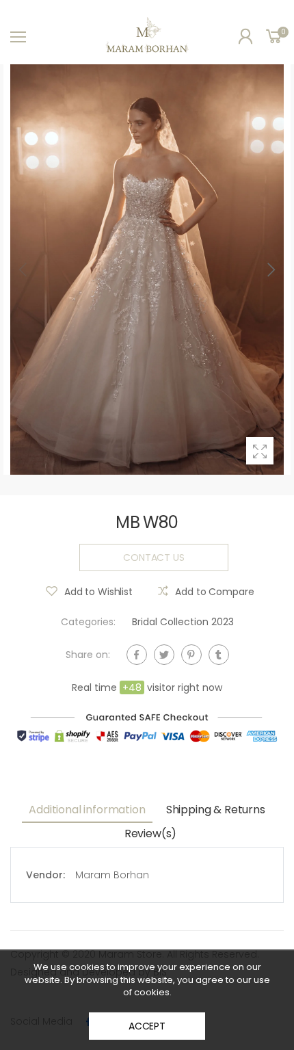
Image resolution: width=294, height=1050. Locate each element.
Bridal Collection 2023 (183, 622)
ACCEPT (147, 1026)
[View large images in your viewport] (259, 450)
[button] (270, 269)
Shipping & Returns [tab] (215, 809)
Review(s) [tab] (150, 833)
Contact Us (154, 557)
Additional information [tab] (87, 809)
